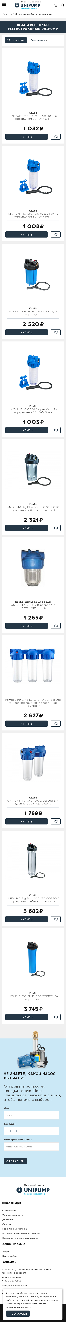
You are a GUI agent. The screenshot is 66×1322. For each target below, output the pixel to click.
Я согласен (18, 1313)
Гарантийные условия (14, 1229)
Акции (6, 1251)
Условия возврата (12, 1215)
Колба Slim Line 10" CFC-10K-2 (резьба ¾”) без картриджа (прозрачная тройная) (33, 703)
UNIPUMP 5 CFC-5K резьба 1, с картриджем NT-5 (33, 605)
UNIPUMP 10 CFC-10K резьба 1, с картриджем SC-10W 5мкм (33, 116)
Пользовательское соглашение (20, 1238)
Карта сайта (9, 1256)
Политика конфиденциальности (21, 1233)
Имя (6, 1108)
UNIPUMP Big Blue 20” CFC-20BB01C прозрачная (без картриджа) (33, 898)
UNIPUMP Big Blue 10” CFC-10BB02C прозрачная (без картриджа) (33, 507)
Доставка (8, 1219)
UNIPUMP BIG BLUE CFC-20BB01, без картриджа (33, 996)
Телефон (10, 1124)
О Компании (9, 1210)
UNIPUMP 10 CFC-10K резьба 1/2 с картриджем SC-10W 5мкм (33, 409)
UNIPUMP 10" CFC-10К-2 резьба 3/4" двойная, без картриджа (33, 800)
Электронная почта (18, 1139)
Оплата (6, 1224)
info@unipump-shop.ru (14, 1285)
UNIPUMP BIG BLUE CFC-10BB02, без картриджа (33, 311)
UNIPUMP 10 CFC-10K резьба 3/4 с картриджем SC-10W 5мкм (33, 213)
